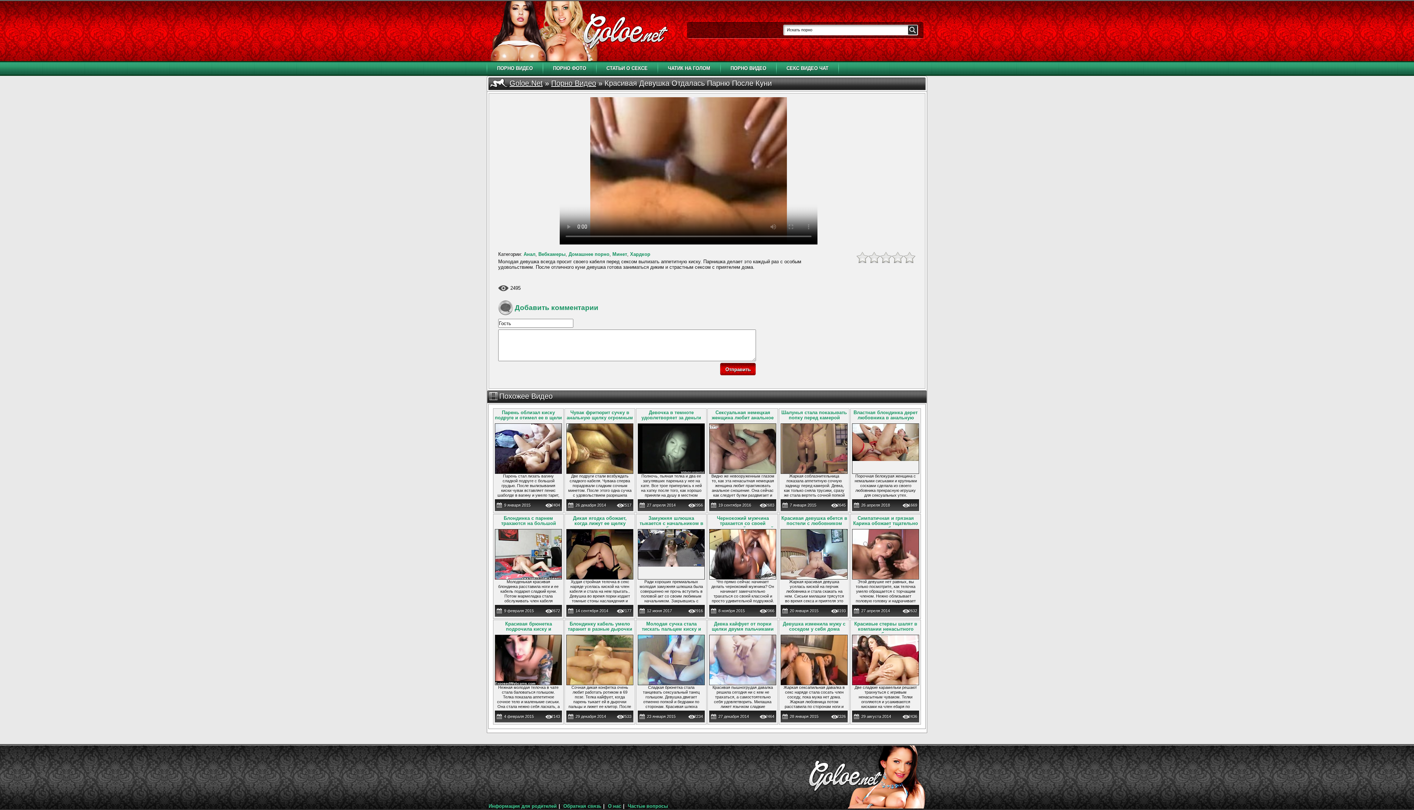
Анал (529, 254)
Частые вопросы (648, 806)
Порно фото (569, 68)
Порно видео (515, 68)
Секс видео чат (808, 68)
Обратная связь (582, 806)
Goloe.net (526, 83)
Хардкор (640, 254)
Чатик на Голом (689, 68)
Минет (619, 254)
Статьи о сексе (627, 68)
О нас (614, 806)
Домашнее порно (589, 254)
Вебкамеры (552, 254)
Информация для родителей (523, 806)
